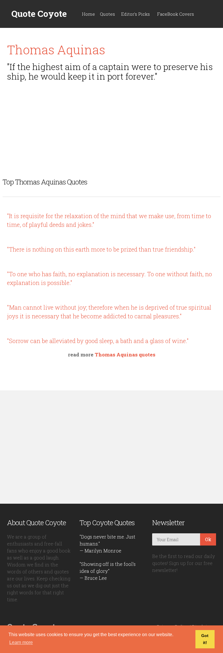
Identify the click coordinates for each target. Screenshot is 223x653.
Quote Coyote (39, 13)
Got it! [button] (204, 639)
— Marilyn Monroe (100, 551)
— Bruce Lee (93, 578)
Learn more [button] (21, 642)
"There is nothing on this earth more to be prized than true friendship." (101, 249)
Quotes (107, 14)
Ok (208, 539)
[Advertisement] (111, 126)
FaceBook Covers (175, 14)
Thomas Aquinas (56, 50)
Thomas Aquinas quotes (125, 354)
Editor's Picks (135, 14)
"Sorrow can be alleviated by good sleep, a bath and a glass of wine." (98, 341)
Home (88, 14)
